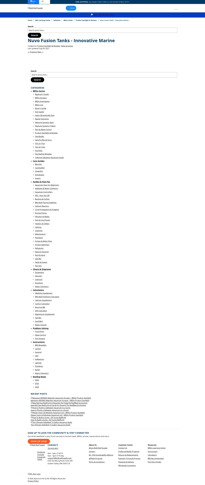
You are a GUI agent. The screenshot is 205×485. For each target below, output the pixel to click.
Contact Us (122, 448)
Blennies (38, 164)
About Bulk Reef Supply (98, 448)
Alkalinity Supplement (43, 293)
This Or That (40, 143)
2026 (37, 380)
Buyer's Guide (40, 108)
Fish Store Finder (154, 462)
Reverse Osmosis (42, 252)
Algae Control (40, 335)
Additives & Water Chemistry (46, 188)
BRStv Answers (41, 98)
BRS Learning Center (43, 20)
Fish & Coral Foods (42, 220)
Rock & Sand (40, 255)
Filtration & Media (42, 216)
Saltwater (57, 20)
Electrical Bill (40, 307)
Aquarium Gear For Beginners (47, 185)
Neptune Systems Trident (45, 126)
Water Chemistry (42, 286)
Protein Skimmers (42, 245)
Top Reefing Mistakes (43, 154)
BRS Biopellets (40, 345)
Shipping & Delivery (126, 462)
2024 (37, 387)
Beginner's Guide (42, 94)
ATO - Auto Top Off (42, 195)
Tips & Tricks (40, 147)
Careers (92, 451)
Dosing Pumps (41, 213)
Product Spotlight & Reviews (86, 20)
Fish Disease (40, 338)
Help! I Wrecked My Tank (44, 115)
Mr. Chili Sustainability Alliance (101, 455)
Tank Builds (39, 136)
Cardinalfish (40, 168)
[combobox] (102, 30)
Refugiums (39, 248)
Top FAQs (38, 150)
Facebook (41, 452)
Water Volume (41, 325)
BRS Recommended (156, 458)
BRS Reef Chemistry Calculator (47, 297)
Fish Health (39, 112)
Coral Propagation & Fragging (47, 209)
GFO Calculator (41, 311)
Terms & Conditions (97, 462)
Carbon (38, 349)
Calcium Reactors (42, 206)
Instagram (41, 457)
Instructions (152, 451)
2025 (37, 383)
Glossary (38, 276)
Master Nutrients (42, 119)
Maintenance (40, 234)
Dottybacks (39, 175)
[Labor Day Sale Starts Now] (102, 15)
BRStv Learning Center (157, 448)
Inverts (38, 178)
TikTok (39, 459)
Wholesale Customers (127, 465)
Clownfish (39, 171)
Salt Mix (38, 259)
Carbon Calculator (42, 304)
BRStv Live (39, 105)
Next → (40, 52)
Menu (72, 8)
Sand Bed (39, 321)
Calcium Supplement (43, 300)
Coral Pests (39, 331)
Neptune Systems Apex (44, 122)
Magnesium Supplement (45, 314)
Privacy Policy (33, 481)
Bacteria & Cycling (42, 199)
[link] (171, 8)
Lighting (38, 227)
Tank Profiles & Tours (43, 140)
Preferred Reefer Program (128, 451)
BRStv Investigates (42, 101)
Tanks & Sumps (67, 46)
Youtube (40, 454)
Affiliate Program (95, 458)
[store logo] (37, 8)
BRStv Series (68, 20)
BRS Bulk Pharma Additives (46, 202)
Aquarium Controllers (44, 192)
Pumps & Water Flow (43, 241)
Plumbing (39, 238)
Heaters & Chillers (42, 223)
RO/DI (37, 370)
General (38, 352)
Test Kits (38, 266)
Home (30, 20)
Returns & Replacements (128, 455)
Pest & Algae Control (43, 129)
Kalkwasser (39, 359)
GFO (36, 356)
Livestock (38, 230)
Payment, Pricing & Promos (129, 458)
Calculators (152, 455)
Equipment (39, 272)
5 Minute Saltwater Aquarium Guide (49, 157)
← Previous (32, 52)
